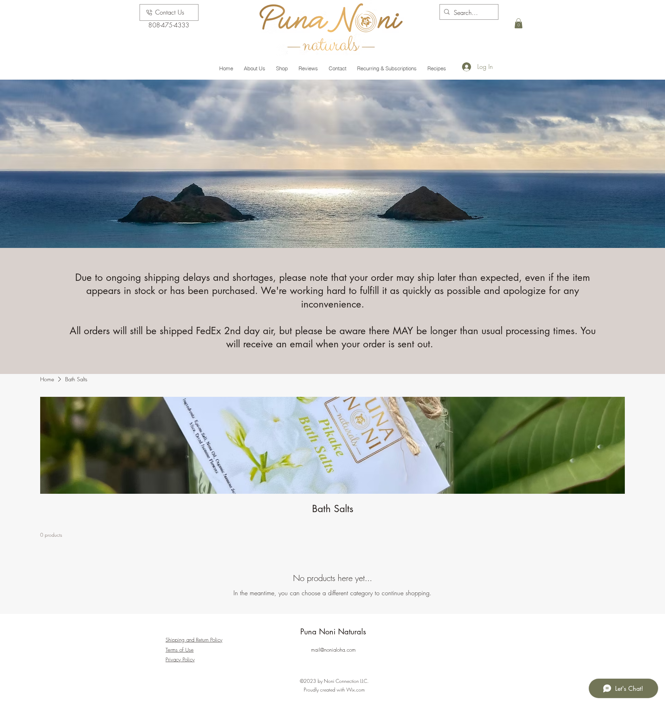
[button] (518, 23)
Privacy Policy (180, 659)
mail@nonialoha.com (333, 649)
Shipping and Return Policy (194, 639)
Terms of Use (180, 649)
